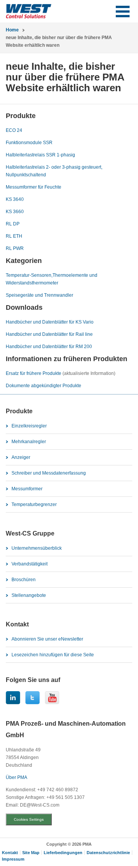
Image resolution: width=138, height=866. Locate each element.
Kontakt (10, 852)
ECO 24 (14, 130)
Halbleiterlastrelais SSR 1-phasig (40, 155)
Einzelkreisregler (29, 426)
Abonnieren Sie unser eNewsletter (47, 639)
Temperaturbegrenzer (34, 504)
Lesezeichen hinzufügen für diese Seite (53, 654)
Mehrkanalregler (29, 441)
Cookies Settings (29, 819)
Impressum (13, 859)
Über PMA (16, 777)
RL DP (13, 224)
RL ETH (14, 236)
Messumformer (27, 488)
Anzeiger (21, 457)
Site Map (30, 852)
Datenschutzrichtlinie (108, 852)
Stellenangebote (29, 595)
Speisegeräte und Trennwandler (39, 295)
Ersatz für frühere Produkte (33, 373)
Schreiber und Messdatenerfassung (49, 473)
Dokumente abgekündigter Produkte (43, 385)
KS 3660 (15, 211)
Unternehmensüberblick (37, 548)
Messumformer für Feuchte (33, 187)
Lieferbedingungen (63, 852)
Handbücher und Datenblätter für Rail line (49, 334)
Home (12, 30)
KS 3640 (15, 199)
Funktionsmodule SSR (29, 142)
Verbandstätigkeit (30, 564)
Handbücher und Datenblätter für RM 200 (49, 346)
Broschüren (24, 579)
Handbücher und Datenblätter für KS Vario (50, 322)
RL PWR (15, 248)
